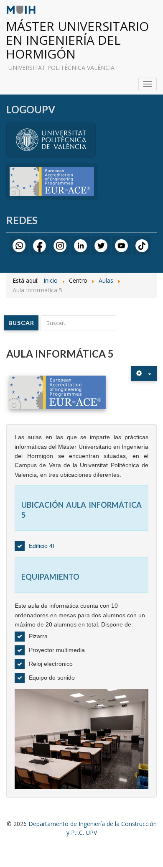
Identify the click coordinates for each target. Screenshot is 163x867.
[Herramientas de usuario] (144, 373)
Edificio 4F (42, 545)
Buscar (21, 322)
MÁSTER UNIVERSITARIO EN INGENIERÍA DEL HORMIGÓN (77, 40)
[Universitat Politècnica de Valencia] (51, 139)
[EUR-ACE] (51, 181)
